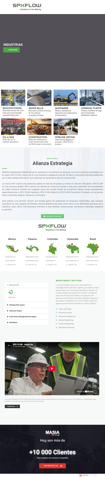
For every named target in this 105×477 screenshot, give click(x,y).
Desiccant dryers (15, 310)
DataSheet (13, 322)
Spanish (85, 475)
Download (11, 297)
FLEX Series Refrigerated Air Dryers (22, 316)
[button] (26, 285)
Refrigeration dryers (17, 305)
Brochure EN (14, 285)
